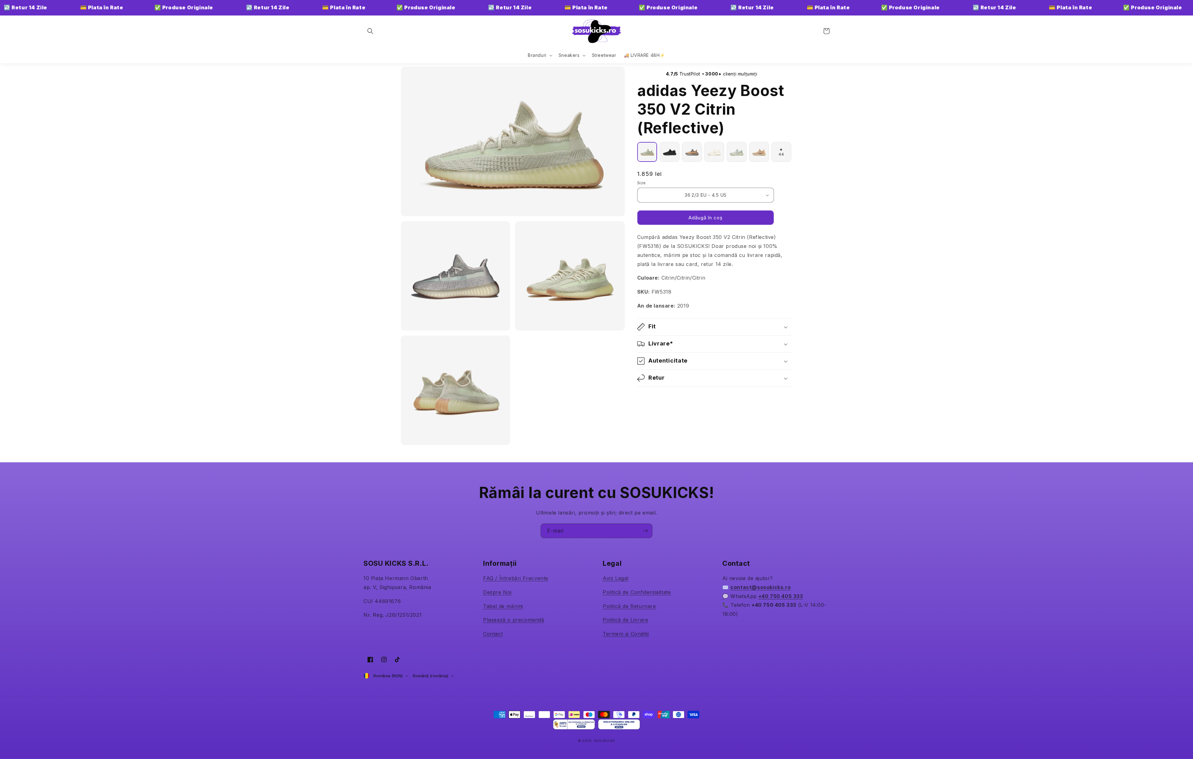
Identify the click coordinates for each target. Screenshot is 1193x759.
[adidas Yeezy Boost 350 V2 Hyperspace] (737, 152)
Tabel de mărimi (503, 606)
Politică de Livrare (625, 620)
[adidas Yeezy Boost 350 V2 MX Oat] (759, 152)
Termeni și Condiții (626, 634)
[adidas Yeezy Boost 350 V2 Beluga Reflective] (692, 152)
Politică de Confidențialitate (637, 592)
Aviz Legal (615, 578)
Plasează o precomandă (513, 620)
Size (641, 182)
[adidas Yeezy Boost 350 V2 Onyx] (669, 152)
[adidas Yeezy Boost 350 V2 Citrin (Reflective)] (647, 152)
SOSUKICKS (604, 741)
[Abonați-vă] (645, 531)
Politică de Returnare (629, 606)
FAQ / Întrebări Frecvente (515, 578)
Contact (493, 634)
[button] (370, 31)
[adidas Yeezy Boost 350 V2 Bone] (714, 152)
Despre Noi (497, 592)
